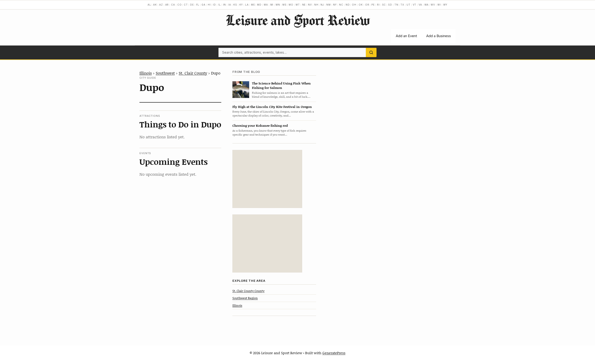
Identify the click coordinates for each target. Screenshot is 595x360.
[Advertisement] (267, 179)
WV (433, 4)
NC (341, 4)
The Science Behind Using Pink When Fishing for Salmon (281, 85)
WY (445, 4)
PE (373, 4)
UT (408, 4)
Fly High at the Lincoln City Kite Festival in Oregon (272, 106)
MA (266, 4)
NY (335, 4)
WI (439, 4)
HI (209, 4)
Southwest (165, 73)
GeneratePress (333, 352)
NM (328, 4)
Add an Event (406, 36)
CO (179, 4)
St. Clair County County (248, 291)
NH (316, 4)
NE (304, 4)
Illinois (145, 73)
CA (173, 4)
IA (229, 4)
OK (361, 4)
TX (402, 4)
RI (378, 4)
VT (414, 4)
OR (367, 4)
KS (235, 4)
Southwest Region (245, 298)
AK (155, 4)
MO (291, 4)
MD (259, 4)
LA (247, 4)
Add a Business (438, 36)
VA (420, 4)
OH (354, 4)
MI (272, 4)
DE (192, 4)
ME (253, 4)
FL (197, 4)
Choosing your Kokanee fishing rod (260, 125)
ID (214, 4)
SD (390, 4)
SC (384, 4)
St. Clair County (193, 73)
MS (284, 4)
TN (396, 4)
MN (278, 4)
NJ (322, 4)
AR (167, 4)
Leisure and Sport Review (298, 20)
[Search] (371, 52)
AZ (161, 4)
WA (426, 4)
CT (186, 4)
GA (203, 4)
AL (149, 4)
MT (298, 4)
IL (219, 4)
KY (241, 4)
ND (348, 4)
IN (224, 4)
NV (310, 4)
